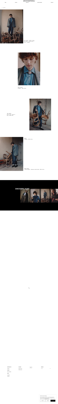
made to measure (9, 371)
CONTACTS (52, 2)
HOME (5, 2)
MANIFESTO (27, 2)
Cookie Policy (47, 398)
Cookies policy (20, 369)
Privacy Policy (20, 368)
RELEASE (16, 2)
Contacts (8, 368)
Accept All (53, 400)
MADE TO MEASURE (39, 2)
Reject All (48, 400)
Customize (43, 400)
